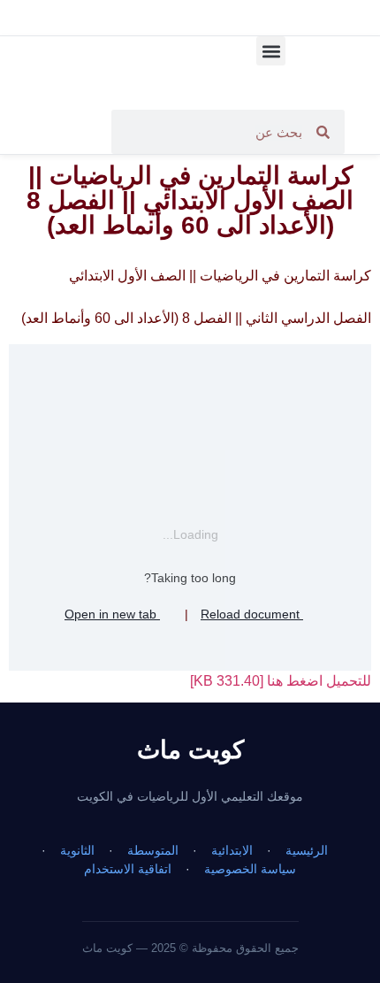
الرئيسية (306, 850)
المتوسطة (153, 850)
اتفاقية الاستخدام (127, 869)
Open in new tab (112, 614)
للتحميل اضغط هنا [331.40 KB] (280, 680)
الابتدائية (232, 850)
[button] (270, 50)
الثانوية (77, 850)
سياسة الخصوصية (250, 869)
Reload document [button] (252, 614)
